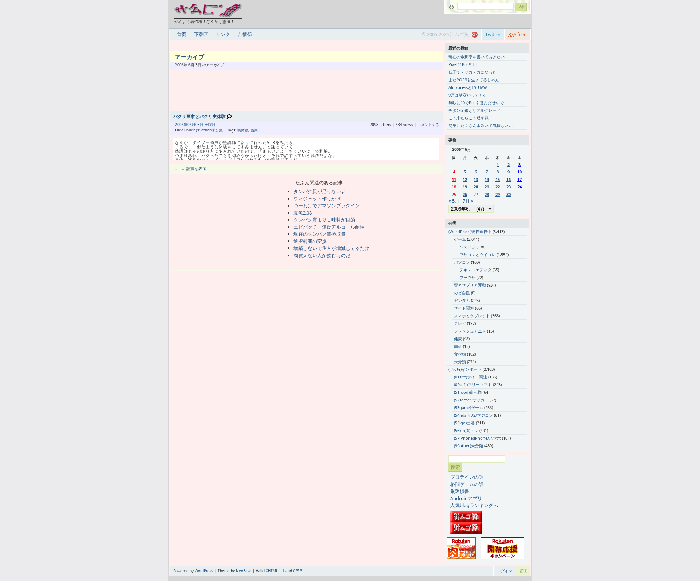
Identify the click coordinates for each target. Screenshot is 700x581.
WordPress (204, 570)
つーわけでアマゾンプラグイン (326, 205)
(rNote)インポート (465, 369)
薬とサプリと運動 (470, 285)
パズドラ (467, 247)
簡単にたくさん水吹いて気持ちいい (480, 125)
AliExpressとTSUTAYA (467, 87)
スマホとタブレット (472, 315)
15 (497, 179)
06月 (191, 124)
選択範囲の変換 (310, 241)
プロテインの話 (466, 477)
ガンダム (462, 300)
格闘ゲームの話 (466, 484)
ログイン (504, 570)
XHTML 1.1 (275, 570)
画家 (254, 130)
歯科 (458, 346)
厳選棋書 (459, 491)
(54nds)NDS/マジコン (473, 415)
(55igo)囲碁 (464, 422)
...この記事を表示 (190, 168)
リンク (223, 34)
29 (497, 194)
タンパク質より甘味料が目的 (324, 219)
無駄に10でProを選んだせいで (476, 102)
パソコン (462, 262)
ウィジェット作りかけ (317, 198)
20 (476, 186)
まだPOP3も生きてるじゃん (473, 79)
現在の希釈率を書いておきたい (476, 56)
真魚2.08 (302, 212)
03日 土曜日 (205, 124)
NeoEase (244, 570)
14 (487, 179)
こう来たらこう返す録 (468, 118)
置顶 (523, 570)
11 (454, 179)
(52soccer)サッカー (471, 400)
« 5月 (453, 200)
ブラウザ (467, 277)
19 (465, 186)
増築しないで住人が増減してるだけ (331, 248)
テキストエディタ (475, 269)
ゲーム (460, 239)
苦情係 (245, 34)
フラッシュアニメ (470, 331)
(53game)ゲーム (468, 407)
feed (517, 34)
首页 (181, 34)
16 (508, 179)
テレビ (460, 323)
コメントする (428, 124)
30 (508, 194)
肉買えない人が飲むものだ (321, 255)
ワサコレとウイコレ (477, 254)
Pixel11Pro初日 (462, 64)
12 (465, 179)
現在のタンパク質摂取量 (319, 234)
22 (497, 186)
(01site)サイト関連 (470, 377)
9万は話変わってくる (467, 95)
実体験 (242, 130)
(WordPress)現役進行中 (469, 231)
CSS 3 (297, 570)
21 (487, 186)
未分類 (460, 361)
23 (508, 186)
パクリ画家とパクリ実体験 (199, 116)
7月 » (468, 200)
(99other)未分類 (209, 130)
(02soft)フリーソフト (473, 384)
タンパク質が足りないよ (319, 191)
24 (519, 186)
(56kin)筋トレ (466, 430)
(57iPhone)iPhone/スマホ (477, 438)
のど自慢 (462, 292)
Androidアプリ (466, 498)
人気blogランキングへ (474, 505)
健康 (458, 338)
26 (465, 194)
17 (519, 179)
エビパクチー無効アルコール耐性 (329, 227)
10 (519, 171)
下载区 (201, 34)
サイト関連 (464, 308)
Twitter (493, 34)
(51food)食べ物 (468, 392)
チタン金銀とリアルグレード (474, 110)
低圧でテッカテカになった (472, 72)
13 (476, 179)
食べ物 (460, 354)
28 (487, 194)
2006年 (181, 124)
